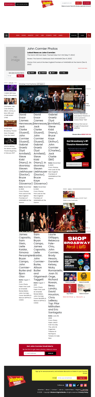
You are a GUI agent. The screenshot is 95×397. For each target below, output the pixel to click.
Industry (30, 35)
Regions (78, 389)
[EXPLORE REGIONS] (6, 35)
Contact (54, 389)
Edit (53, 73)
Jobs (42, 35)
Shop (54, 35)
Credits (43, 73)
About (48, 389)
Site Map (85, 389)
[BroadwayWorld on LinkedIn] (74, 385)
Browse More (82, 134)
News (17, 35)
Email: (55, 378)
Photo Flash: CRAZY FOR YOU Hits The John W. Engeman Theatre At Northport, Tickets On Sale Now (54, 329)
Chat (37, 35)
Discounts (79, 297)
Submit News (69, 389)
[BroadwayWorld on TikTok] (78, 385)
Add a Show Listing (22, 4)
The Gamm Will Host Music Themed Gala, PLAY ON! (45, 55)
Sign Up (20, 76)
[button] (89, 35)
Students (49, 35)
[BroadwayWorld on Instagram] (70, 385)
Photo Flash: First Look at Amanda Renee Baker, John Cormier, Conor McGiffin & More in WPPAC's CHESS (25, 292)
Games (60, 35)
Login (82, 35)
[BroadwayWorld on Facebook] (67, 385)
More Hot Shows (68, 297)
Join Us (61, 389)
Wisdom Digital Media (58, 392)
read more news (82, 68)
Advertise (41, 389)
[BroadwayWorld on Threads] (81, 385)
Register (74, 35)
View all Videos (83, 228)
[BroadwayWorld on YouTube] (85, 385)
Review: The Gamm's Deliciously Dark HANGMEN (44, 59)
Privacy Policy (83, 392)
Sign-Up (82, 378)
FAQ (64, 73)
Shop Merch (10, 4)
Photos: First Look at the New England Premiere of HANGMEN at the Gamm (54, 62)
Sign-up (78, 3)
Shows (24, 35)
